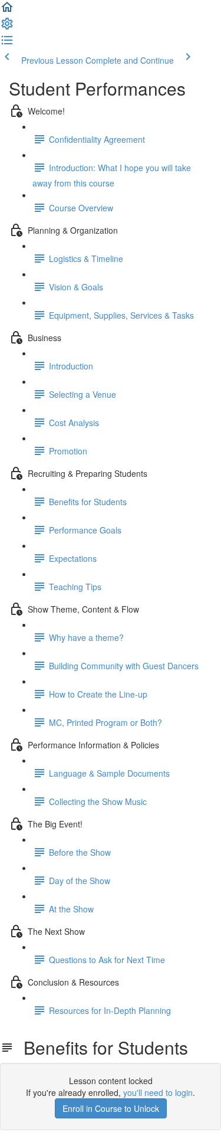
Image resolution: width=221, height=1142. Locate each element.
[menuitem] (7, 27)
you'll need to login (158, 1092)
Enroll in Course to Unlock (110, 1108)
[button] (7, 11)
